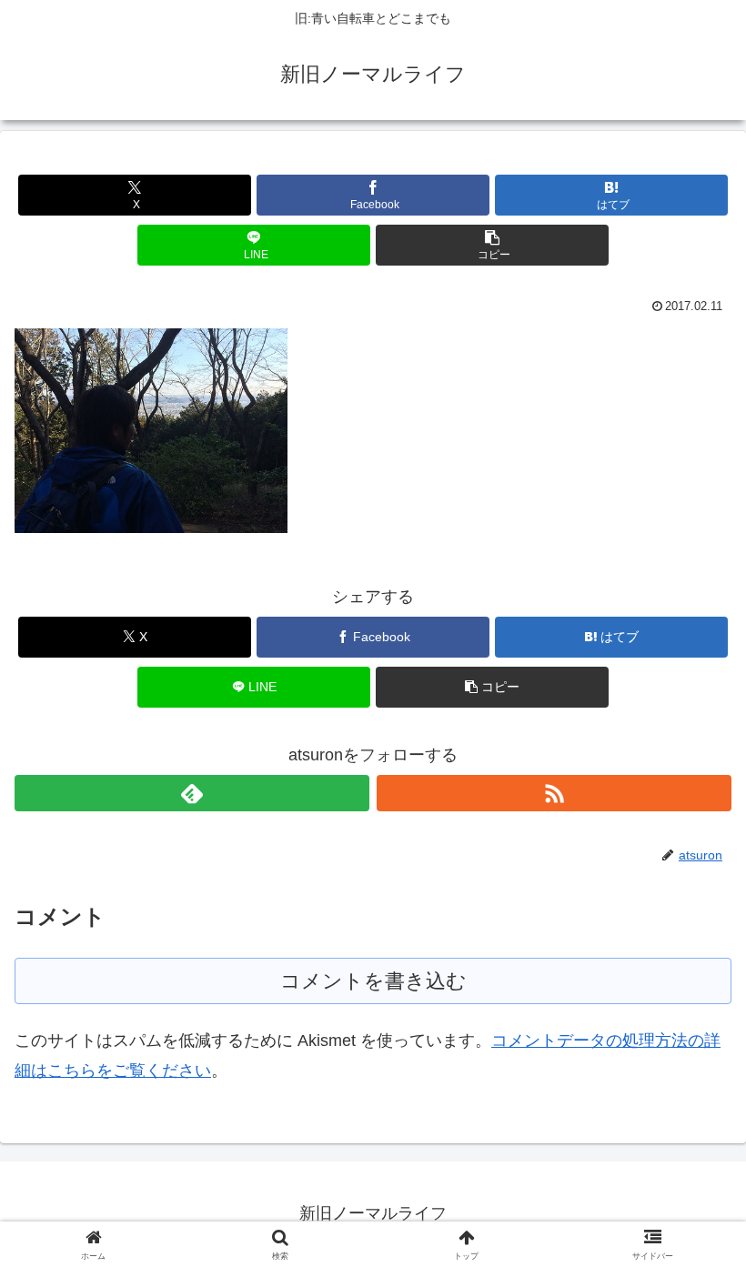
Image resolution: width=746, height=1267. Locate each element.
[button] (492, 245)
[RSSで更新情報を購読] (554, 793)
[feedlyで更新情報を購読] (192, 793)
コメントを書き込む (373, 981)
